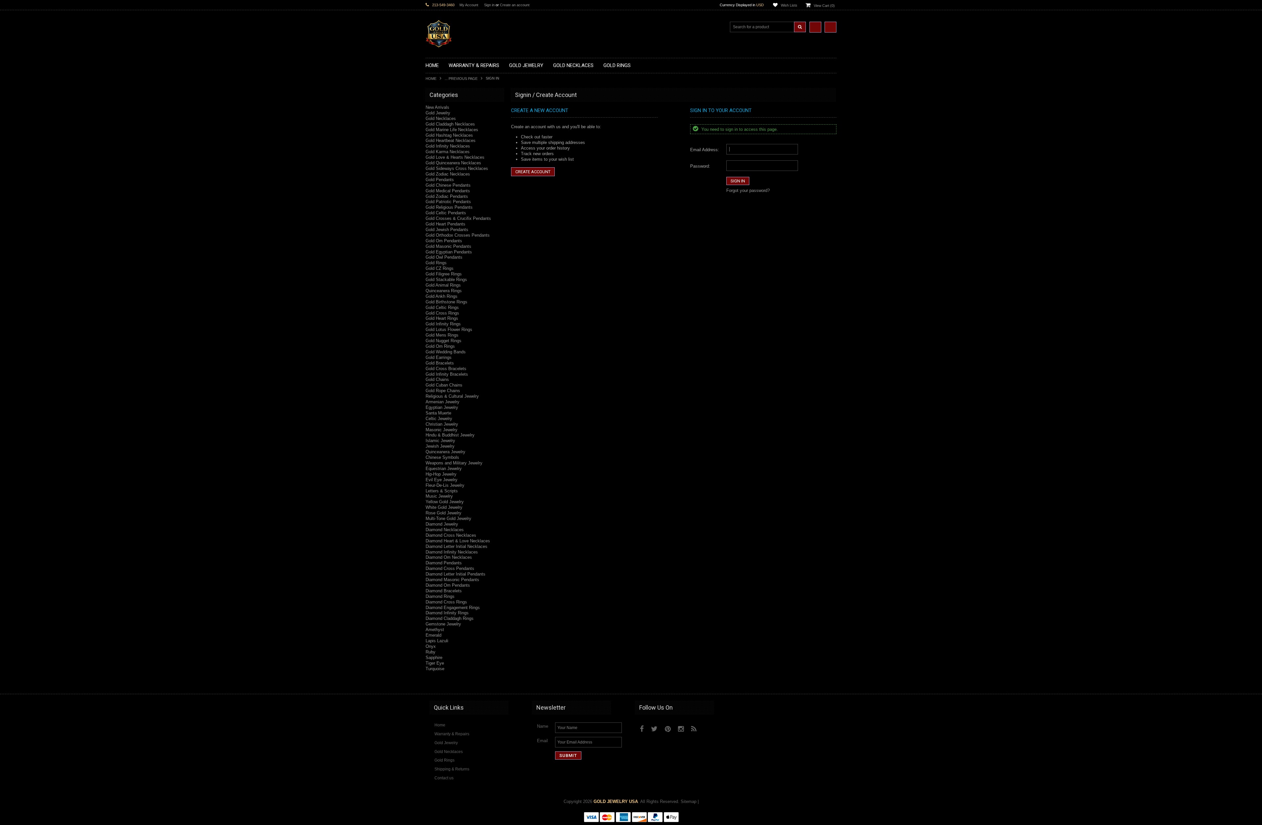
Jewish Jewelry (440, 446)
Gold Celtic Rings (442, 307)
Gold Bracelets (440, 363)
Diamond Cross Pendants (450, 568)
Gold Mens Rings (442, 335)
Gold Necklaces (441, 118)
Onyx (431, 646)
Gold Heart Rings (442, 318)
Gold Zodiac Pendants (447, 196)
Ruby (430, 651)
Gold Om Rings (440, 346)
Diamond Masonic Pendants (452, 579)
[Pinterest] (668, 728)
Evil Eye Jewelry (441, 479)
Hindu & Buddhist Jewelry (450, 435)
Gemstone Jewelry (443, 624)
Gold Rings (436, 262)
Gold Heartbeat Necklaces (451, 140)
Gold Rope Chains (443, 390)
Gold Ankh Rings (441, 296)
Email (542, 740)
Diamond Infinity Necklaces (452, 552)
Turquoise (435, 668)
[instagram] (709, 727)
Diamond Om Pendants (448, 585)
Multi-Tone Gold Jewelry (448, 518)
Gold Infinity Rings (443, 323)
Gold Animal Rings (443, 285)
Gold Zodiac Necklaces (448, 174)
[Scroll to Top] (828, 682)
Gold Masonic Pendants (448, 246)
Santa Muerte (438, 413)
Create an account (514, 5)
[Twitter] (654, 728)
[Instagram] (681, 728)
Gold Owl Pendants (444, 257)
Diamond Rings (440, 596)
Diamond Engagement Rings (453, 607)
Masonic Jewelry (441, 429)
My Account (468, 5)
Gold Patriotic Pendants (448, 201)
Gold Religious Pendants (449, 207)
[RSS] (694, 728)
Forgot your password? (748, 190)
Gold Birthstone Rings (446, 301)
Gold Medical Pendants (448, 190)
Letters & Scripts (442, 490)
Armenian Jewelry (442, 401)
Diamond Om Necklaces (449, 557)
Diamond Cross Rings (446, 602)
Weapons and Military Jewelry (454, 462)
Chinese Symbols (442, 457)
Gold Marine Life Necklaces (452, 129)
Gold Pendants (440, 179)
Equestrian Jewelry (444, 468)
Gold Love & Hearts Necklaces (455, 157)
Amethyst (435, 629)
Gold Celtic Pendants (446, 212)
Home (431, 79)
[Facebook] (642, 728)
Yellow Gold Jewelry (445, 501)
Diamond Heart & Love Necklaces (458, 540)
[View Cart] (830, 27)
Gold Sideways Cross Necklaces (457, 168)
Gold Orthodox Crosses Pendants (458, 235)
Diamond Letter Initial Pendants (455, 574)
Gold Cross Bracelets (446, 368)
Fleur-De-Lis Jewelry (445, 485)
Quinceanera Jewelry (445, 451)
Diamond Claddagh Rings (450, 618)
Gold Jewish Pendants (447, 229)
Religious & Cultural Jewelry (452, 396)
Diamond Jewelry (442, 524)
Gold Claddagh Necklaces (450, 124)
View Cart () (824, 6)
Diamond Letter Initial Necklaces (456, 546)
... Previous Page (461, 79)
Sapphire (434, 657)
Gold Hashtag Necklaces (449, 135)
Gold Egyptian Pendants (449, 251)
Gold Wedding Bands (446, 351)
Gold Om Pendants (444, 240)
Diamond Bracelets (444, 590)
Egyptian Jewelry (442, 407)
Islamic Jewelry (440, 440)
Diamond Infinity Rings (447, 612)
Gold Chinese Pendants (448, 185)
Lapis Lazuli (437, 640)
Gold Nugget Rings (443, 340)
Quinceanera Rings (444, 290)
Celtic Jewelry (439, 418)
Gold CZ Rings (440, 268)
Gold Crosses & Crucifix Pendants (458, 218)
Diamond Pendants (444, 562)
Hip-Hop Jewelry (441, 474)
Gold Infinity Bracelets (447, 374)
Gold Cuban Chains (444, 385)
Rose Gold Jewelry (443, 512)
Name (542, 726)
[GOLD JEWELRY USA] (439, 43)
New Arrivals (437, 107)
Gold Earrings (439, 357)
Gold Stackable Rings (446, 279)
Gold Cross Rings (442, 313)
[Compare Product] (815, 27)
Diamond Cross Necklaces (451, 535)
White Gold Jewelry (444, 507)
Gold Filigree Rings (444, 273)
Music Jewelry (439, 496)
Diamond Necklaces (445, 529)
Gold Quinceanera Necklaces (453, 162)
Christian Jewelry (442, 424)
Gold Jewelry (438, 112)
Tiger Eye (435, 663)
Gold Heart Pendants (445, 224)
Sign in (489, 5)
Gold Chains (437, 379)
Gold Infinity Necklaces (448, 146)
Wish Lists (789, 5)
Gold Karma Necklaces (448, 151)
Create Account (532, 171)
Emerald (433, 635)
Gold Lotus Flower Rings (449, 329)
